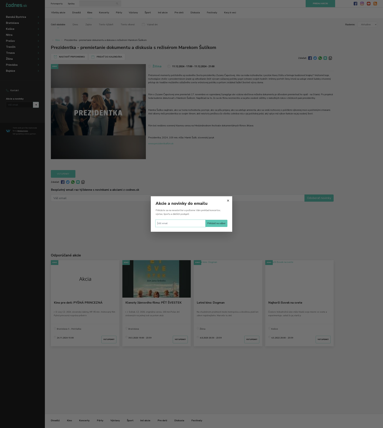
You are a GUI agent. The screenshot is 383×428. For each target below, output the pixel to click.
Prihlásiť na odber (216, 223)
